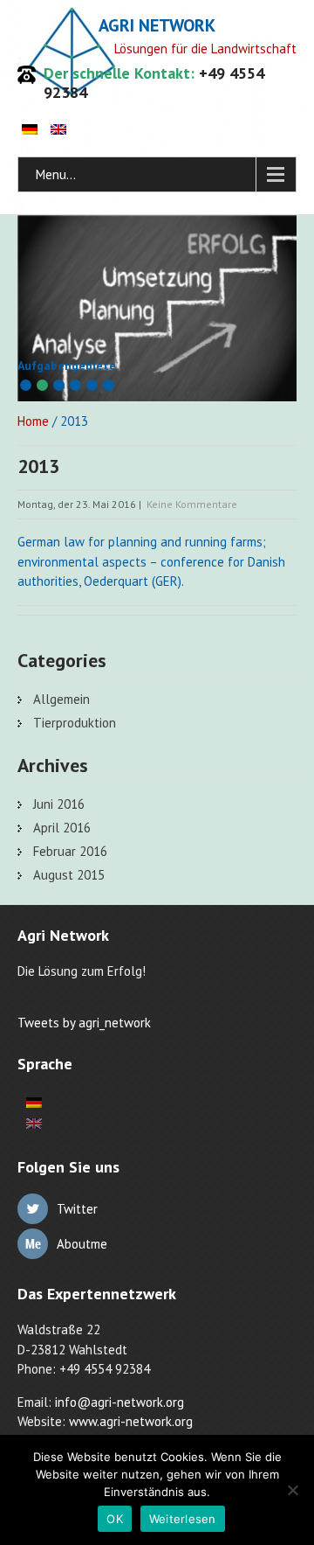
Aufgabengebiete (66, 365)
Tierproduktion (74, 722)
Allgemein (61, 699)
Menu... (56, 174)
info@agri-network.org (119, 1402)
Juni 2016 (59, 804)
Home (33, 421)
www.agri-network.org (131, 1421)
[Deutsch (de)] (30, 129)
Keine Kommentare (192, 504)
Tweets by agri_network (84, 1022)
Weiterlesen (182, 1519)
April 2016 (62, 827)
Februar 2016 (70, 851)
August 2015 (69, 874)
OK (114, 1519)
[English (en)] (58, 129)
